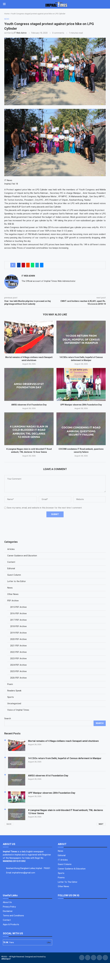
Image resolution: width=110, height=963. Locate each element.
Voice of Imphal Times (18, 710)
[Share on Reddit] (28, 265)
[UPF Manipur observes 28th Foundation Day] (81, 384)
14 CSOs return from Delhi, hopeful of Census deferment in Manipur (64, 758)
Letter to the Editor (16, 581)
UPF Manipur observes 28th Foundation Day (81, 405)
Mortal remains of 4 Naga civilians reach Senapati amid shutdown (63, 741)
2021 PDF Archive (18, 645)
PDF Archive (13, 600)
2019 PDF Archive (18, 632)
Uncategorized (14, 703)
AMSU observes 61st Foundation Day (29, 405)
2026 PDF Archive (18, 677)
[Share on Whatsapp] (32, 265)
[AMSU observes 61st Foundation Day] (29, 384)
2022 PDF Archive (18, 652)
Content (11, 562)
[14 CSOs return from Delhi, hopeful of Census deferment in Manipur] (81, 337)
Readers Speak (14, 690)
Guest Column (14, 575)
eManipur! (6, 959)
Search (7, 718)
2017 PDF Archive (18, 620)
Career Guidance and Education (22, 555)
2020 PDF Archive (18, 639)
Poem (10, 684)
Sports (10, 697)
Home (6, 14)
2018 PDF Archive (18, 626)
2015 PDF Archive (18, 607)
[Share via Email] (41, 265)
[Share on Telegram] (37, 265)
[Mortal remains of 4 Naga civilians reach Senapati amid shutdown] (29, 337)
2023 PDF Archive (18, 658)
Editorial (11, 568)
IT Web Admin (20, 33)
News (10, 587)
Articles (11, 549)
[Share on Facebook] (18, 265)
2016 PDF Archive (18, 613)
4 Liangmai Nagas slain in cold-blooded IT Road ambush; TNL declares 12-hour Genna (65, 812)
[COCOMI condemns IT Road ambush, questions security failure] (81, 428)
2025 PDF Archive (18, 671)
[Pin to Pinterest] (23, 265)
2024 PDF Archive (18, 665)
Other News (12, 594)
